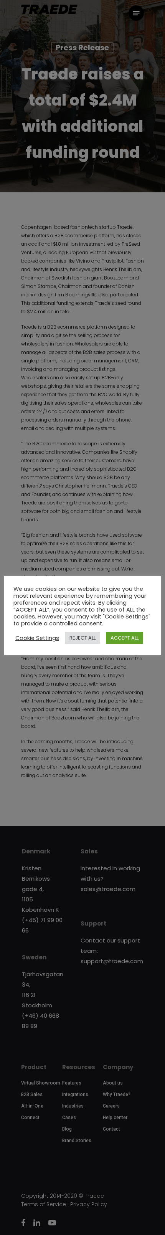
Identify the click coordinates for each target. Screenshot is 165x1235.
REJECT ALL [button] (82, 637)
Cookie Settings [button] (37, 638)
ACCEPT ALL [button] (125, 637)
